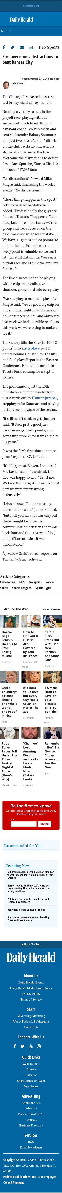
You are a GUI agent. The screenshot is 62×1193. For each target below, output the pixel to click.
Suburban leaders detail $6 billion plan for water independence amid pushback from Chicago (30, 875)
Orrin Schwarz (18, 83)
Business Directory (31, 1125)
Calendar (31, 1075)
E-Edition (32, 1063)
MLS (22, 582)
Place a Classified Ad (31, 1114)
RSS (31, 1142)
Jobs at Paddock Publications (31, 1021)
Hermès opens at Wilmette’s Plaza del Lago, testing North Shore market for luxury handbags (28, 888)
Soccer (50, 582)
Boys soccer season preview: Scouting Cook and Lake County (28, 918)
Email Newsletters (31, 1147)
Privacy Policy (31, 993)
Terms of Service (31, 999)
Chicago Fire (7, 582)
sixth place (31, 348)
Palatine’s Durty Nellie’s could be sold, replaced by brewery (28, 900)
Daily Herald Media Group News (31, 988)
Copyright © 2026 (14, 1160)
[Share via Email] (25, 47)
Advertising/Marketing (31, 1016)
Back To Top (32, 944)
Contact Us (31, 1027)
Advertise (31, 1108)
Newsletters (31, 1086)
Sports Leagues (21, 588)
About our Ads (31, 1102)
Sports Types (43, 588)
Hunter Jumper (44, 398)
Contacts (31, 1120)
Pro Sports (49, 46)
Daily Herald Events (31, 982)
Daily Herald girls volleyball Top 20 (26, 910)
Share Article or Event (31, 1080)
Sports (4, 588)
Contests (31, 1069)
